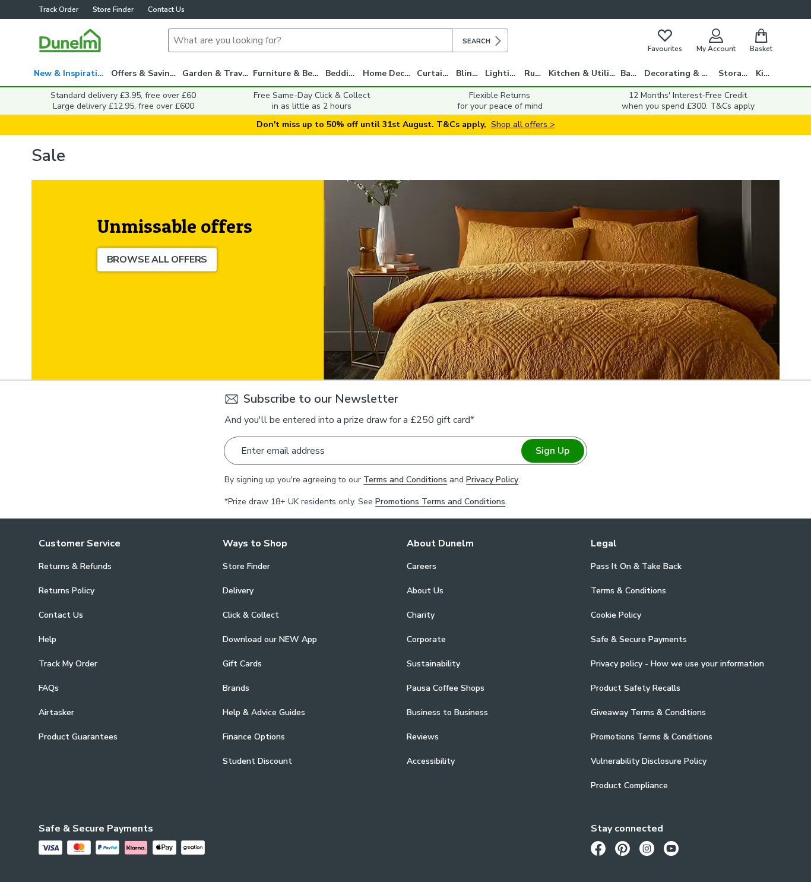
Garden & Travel (216, 73)
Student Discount (257, 761)
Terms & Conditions (628, 590)
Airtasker (56, 712)
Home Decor (388, 73)
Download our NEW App (270, 639)
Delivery (238, 590)
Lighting (502, 73)
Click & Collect (251, 615)
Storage (735, 73)
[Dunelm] (70, 40)
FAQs (49, 688)
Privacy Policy (492, 479)
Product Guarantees (78, 736)
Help (47, 639)
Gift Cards (242, 663)
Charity (421, 615)
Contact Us (166, 9)
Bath (630, 73)
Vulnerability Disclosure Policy (649, 761)
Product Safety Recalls (635, 688)
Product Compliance (629, 785)
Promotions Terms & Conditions (651, 736)
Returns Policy (66, 590)
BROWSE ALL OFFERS (157, 259)
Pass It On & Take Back (636, 566)
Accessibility (431, 761)
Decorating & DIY (679, 73)
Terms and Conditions (405, 479)
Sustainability (433, 663)
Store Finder (113, 9)
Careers (421, 566)
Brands (236, 688)
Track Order (58, 9)
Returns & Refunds (75, 566)
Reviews (423, 736)
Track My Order (68, 663)
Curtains (434, 73)
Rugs (534, 73)
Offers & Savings (145, 73)
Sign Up (552, 450)
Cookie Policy (616, 615)
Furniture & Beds (287, 73)
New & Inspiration (71, 73)
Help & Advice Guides (264, 712)
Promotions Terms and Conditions (440, 501)
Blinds (468, 73)
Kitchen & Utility (583, 73)
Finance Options (254, 736)
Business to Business (447, 712)
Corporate (426, 639)
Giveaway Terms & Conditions (648, 712)
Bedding (342, 73)
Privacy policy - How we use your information (677, 663)
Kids (764, 73)
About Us (425, 590)
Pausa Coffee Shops (445, 688)
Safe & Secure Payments (639, 639)
